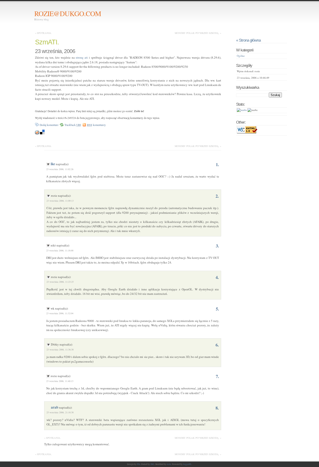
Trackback (72, 125)
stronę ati (82, 57)
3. (217, 245)
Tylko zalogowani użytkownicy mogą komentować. (77, 444)
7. (217, 376)
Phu (138, 464)
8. (217, 408)
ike (53, 163)
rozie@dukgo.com (67, 13)
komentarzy (96, 125)
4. (217, 277)
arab (54, 407)
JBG (152, 464)
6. (217, 345)
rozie (169, 464)
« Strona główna (248, 40)
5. (217, 309)
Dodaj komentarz (49, 125)
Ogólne (241, 55)
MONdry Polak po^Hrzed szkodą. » (198, 33)
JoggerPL (187, 464)
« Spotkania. (43, 33)
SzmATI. (47, 42)
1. (217, 164)
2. (217, 196)
